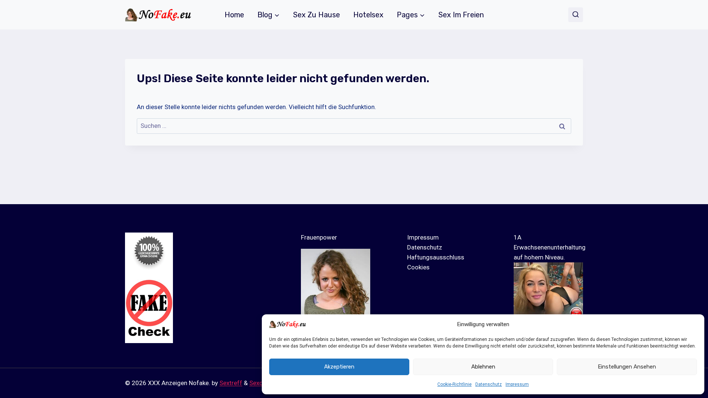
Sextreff (230, 383)
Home (234, 14)
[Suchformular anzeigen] (575, 14)
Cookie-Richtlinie (454, 384)
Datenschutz (488, 384)
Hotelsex (368, 14)
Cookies (418, 267)
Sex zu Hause (316, 14)
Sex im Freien (461, 14)
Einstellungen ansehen (627, 366)
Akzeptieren (339, 366)
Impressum (517, 384)
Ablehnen (483, 366)
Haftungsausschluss (435, 257)
